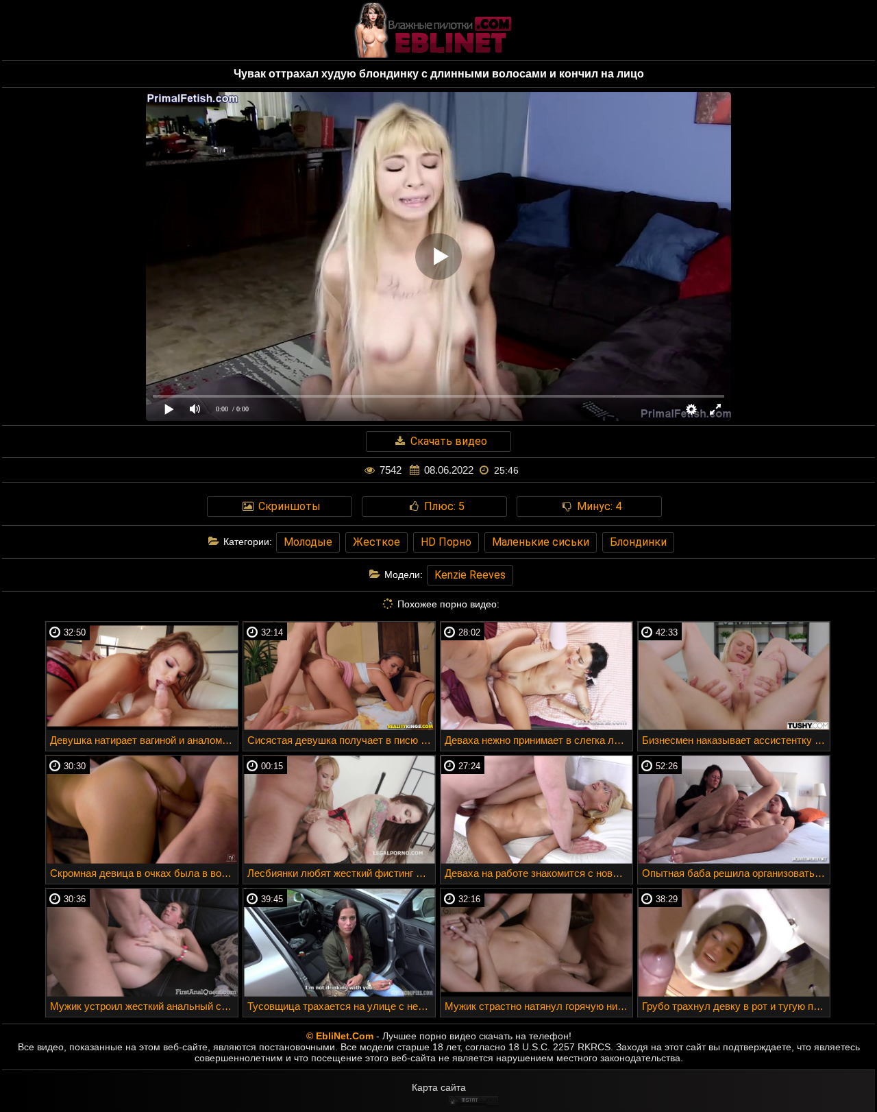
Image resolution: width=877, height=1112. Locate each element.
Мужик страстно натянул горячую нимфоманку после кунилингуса (538, 1006)
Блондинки (638, 541)
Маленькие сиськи (540, 541)
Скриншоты (288, 506)
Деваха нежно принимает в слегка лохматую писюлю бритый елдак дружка (538, 740)
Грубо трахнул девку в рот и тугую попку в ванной (736, 1006)
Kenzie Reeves (470, 574)
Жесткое (376, 541)
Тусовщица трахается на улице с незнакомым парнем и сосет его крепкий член (341, 1006)
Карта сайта (439, 1087)
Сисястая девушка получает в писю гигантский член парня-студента (341, 740)
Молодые (308, 541)
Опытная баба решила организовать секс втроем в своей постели (736, 873)
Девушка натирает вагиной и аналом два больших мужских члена (144, 740)
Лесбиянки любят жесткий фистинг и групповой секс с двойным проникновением (341, 873)
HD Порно (446, 541)
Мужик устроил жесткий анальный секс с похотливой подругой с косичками (144, 1006)
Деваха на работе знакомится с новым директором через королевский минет (538, 873)
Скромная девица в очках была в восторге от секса (144, 873)
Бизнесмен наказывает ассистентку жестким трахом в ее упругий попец (736, 740)
